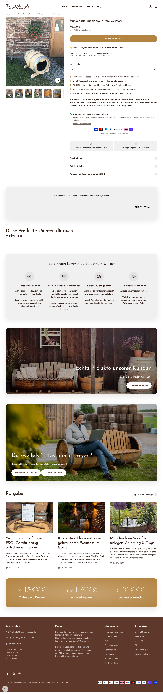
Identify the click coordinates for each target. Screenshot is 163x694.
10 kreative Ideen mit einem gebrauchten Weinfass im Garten (80, 542)
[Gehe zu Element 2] (19, 94)
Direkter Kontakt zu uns (26, 472)
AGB (106, 641)
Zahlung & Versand (113, 645)
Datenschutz (110, 650)
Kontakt (90, 6)
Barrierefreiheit (111, 663)
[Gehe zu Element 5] (48, 94)
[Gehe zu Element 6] (57, 94)
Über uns (139, 641)
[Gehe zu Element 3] (28, 94)
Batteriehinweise (112, 658)
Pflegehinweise (141, 650)
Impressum (109, 654)
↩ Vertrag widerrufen (114, 632)
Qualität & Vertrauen (143, 632)
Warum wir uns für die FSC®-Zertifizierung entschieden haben (24, 542)
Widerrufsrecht (111, 636)
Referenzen (140, 636)
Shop (64, 6)
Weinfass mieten (142, 654)
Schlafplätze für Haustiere (23, 14)
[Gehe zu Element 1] (9, 94)
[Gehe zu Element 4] (38, 94)
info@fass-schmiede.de (25, 632)
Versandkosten (85, 30)
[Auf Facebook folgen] (7, 673)
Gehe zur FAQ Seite (53, 472)
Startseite (9, 14)
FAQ (137, 645)
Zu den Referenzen (139, 385)
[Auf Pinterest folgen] (19, 673)
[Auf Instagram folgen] (13, 673)
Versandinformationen (102, 55)
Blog (99, 6)
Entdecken (77, 6)
